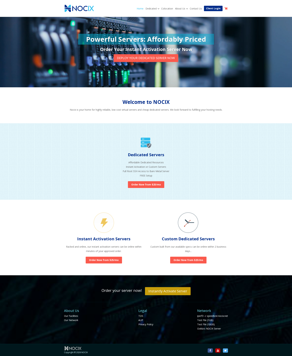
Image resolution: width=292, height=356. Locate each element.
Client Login (213, 8)
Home (140, 8)
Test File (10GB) (206, 324)
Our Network (71, 320)
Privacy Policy (145, 324)
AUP (140, 320)
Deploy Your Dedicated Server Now (146, 58)
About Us (180, 8)
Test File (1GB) (205, 320)
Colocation (167, 8)
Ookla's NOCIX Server (209, 328)
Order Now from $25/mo (146, 184)
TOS (140, 315)
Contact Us (196, 8)
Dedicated (151, 8)
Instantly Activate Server (167, 291)
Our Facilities (71, 315)
